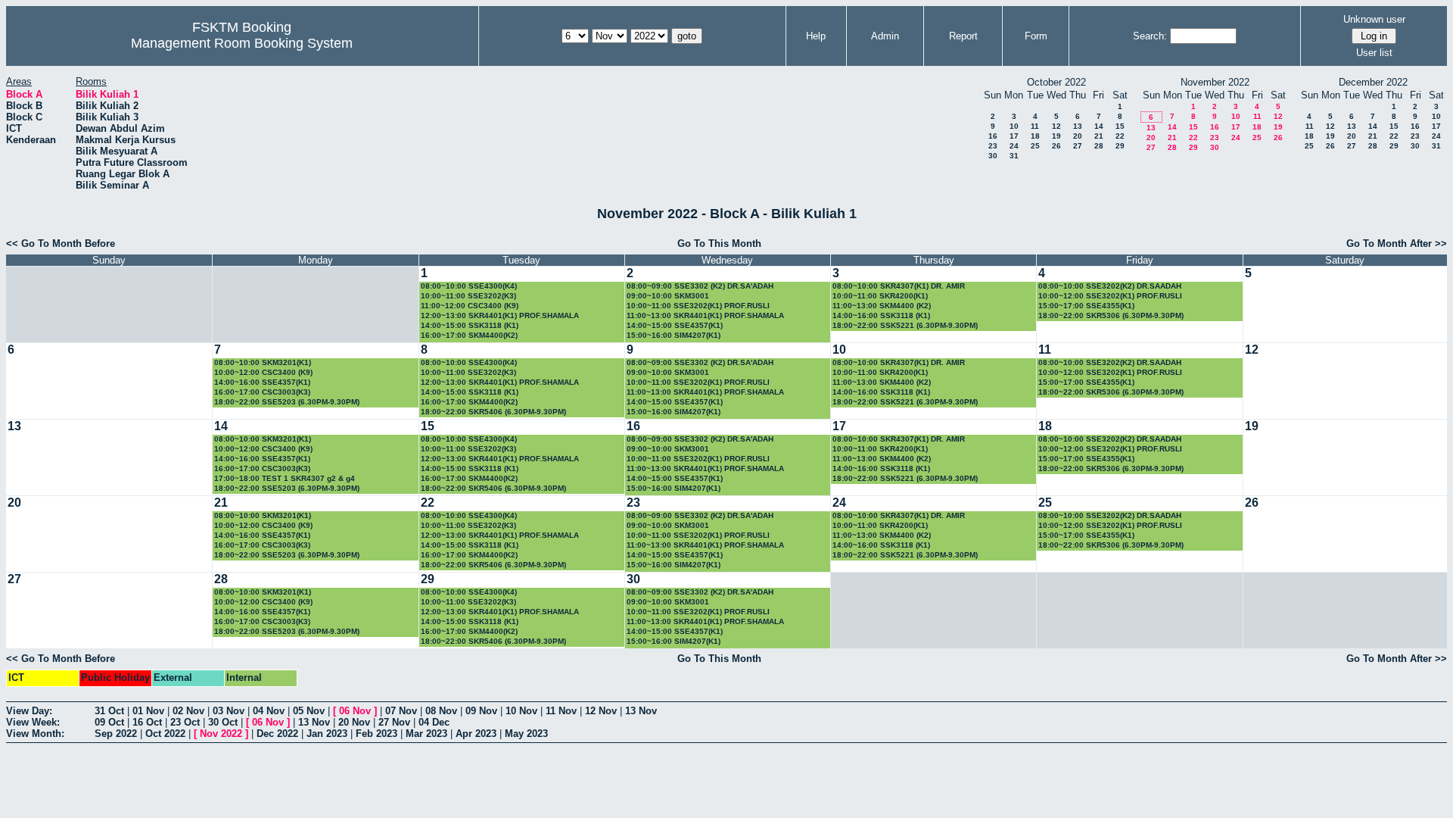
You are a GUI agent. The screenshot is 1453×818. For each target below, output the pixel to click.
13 (1077, 126)
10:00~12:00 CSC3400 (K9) (263, 372)
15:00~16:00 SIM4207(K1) (673, 335)
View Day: (29, 711)
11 (1035, 126)
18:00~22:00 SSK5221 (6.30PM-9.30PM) (905, 325)
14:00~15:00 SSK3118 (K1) (469, 325)
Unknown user (1374, 19)
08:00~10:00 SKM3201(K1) (262, 362)
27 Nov (394, 722)
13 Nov (641, 711)
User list (1374, 52)
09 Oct (109, 722)
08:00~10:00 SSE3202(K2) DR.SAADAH (1109, 286)
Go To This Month (719, 243)
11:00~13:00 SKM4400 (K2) (881, 305)
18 (1035, 136)
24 (1014, 146)
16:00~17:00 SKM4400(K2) (469, 335)
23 (992, 146)
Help (816, 36)
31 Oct (109, 711)
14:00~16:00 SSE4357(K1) (262, 382)
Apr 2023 (476, 733)
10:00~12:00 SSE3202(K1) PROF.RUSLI (1110, 296)
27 (1077, 146)
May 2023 (526, 733)
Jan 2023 (326, 733)
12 (1056, 126)
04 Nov (269, 711)
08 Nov (441, 711)
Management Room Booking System (242, 43)
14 (1098, 126)
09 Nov (481, 711)
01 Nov (148, 711)
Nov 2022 (221, 733)
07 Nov (401, 711)
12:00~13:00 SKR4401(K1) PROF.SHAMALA (500, 315)
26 (1056, 146)
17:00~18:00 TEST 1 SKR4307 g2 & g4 (284, 478)
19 (1056, 136)
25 (1035, 146)
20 (1077, 136)
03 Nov (228, 711)
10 (1014, 126)
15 (1120, 126)
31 (1014, 155)
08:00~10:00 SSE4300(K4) (469, 286)
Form (1036, 36)
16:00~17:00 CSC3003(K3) (262, 392)
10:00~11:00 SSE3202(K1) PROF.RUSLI (698, 305)
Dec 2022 (277, 733)
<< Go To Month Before (60, 243)
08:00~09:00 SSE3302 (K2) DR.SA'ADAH (700, 286)
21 (1098, 136)
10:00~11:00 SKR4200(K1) (880, 296)
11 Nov (561, 711)
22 (1120, 136)
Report (963, 36)
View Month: (35, 733)
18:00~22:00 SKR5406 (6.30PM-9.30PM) (493, 411)
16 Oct (147, 722)
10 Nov (521, 711)
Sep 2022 (116, 733)
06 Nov (355, 711)
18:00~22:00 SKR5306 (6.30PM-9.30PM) (1111, 315)
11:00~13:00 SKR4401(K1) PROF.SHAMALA (705, 315)
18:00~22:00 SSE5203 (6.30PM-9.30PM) (286, 402)
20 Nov (354, 722)
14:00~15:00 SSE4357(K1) (675, 325)
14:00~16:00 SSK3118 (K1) (881, 315)
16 (992, 136)
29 (1120, 146)
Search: (1150, 36)
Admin (885, 36)
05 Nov (309, 711)
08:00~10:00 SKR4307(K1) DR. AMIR (898, 286)
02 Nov (188, 711)
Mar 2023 (426, 733)
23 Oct (185, 722)
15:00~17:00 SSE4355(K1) (1086, 305)
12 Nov (601, 711)
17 (1014, 136)
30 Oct (223, 722)
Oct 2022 (165, 733)
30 (992, 155)
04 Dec (434, 722)
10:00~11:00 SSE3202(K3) (468, 296)
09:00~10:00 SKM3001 (668, 296)
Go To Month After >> (1396, 243)
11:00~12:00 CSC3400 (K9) (469, 305)
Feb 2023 (376, 733)
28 (1098, 146)
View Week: (33, 722)
